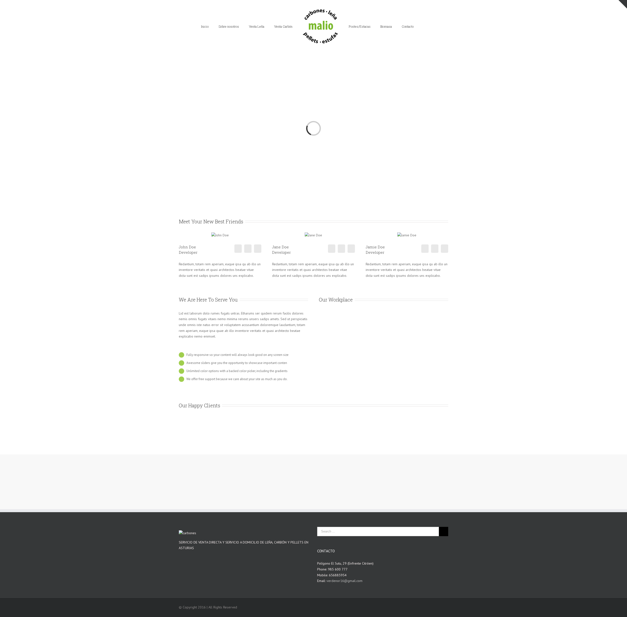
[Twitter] (248, 248)
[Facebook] (238, 248)
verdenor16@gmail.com (344, 581)
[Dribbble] (257, 248)
